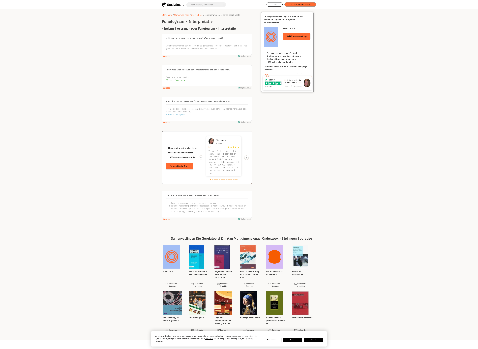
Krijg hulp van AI (245, 56)
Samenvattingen (181, 15)
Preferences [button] (159, 341)
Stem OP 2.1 (197, 15)
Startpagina (167, 15)
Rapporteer (166, 56)
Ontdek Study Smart (300, 4)
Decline (292, 340)
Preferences (272, 340)
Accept (313, 340)
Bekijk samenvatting (297, 36)
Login (274, 4)
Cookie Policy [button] (209, 339)
